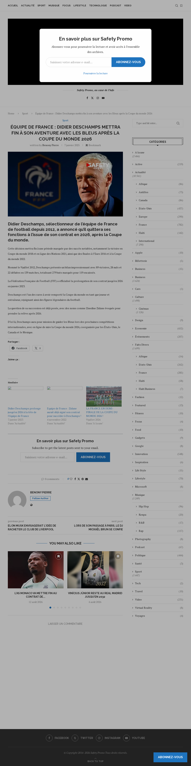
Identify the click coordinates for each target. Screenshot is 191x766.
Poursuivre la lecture (95, 73)
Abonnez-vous (128, 62)
